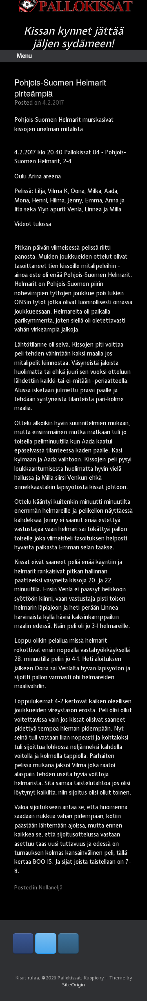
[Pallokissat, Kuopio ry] (73, 6)
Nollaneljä (50, 887)
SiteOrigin (73, 984)
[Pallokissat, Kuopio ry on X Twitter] (45, 943)
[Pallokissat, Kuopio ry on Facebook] (23, 943)
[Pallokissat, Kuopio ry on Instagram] (68, 943)
